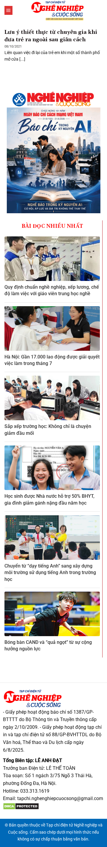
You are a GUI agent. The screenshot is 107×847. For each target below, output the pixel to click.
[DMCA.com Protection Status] (21, 806)
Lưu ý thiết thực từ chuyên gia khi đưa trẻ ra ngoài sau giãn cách (50, 36)
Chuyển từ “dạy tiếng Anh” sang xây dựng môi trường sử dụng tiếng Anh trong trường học (50, 572)
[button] (8, 10)
